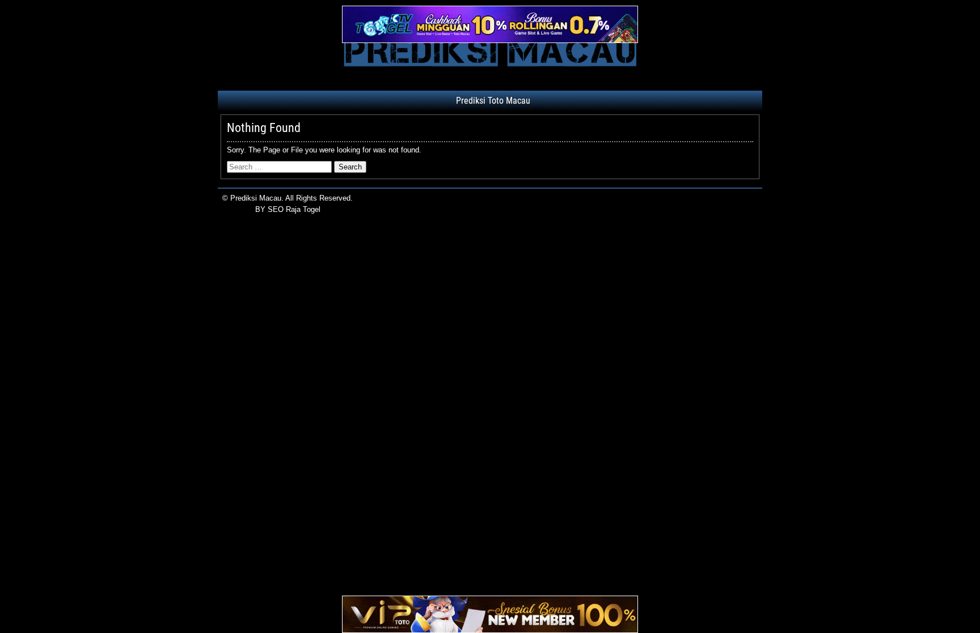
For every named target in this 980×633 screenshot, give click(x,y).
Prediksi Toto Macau (493, 100)
